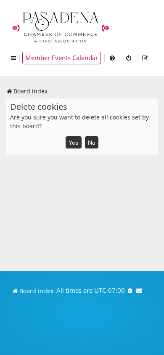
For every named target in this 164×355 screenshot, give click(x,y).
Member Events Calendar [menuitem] (61, 57)
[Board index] (61, 26)
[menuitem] (112, 58)
